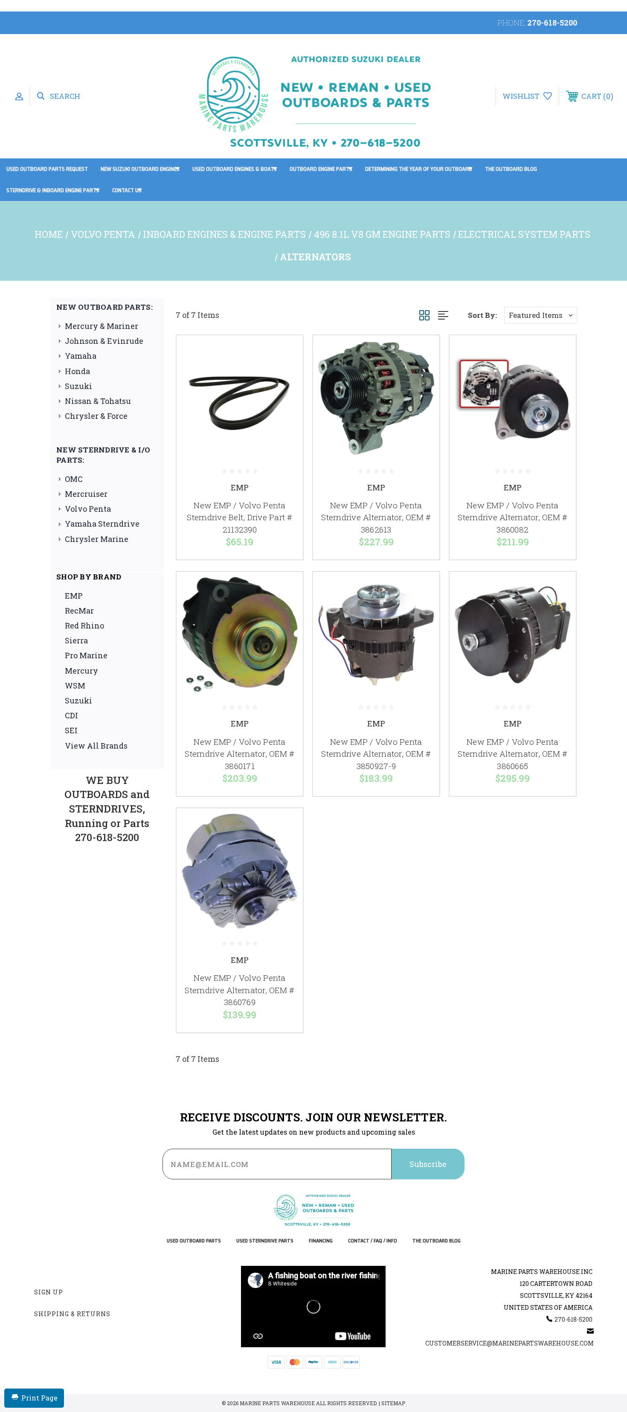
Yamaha (80, 356)
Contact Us (127, 190)
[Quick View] (285, 352)
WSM (75, 685)
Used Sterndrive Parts (264, 1241)
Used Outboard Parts (194, 1241)
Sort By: (482, 315)
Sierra (76, 640)
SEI (71, 730)
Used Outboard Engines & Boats (234, 168)
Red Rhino (84, 625)
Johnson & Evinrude (104, 341)
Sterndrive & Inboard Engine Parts (52, 190)
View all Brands (96, 746)
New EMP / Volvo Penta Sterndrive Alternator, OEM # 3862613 (376, 517)
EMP (74, 596)
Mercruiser (86, 494)
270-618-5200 (552, 22)
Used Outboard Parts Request (47, 168)
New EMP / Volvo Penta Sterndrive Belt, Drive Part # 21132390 (239, 517)
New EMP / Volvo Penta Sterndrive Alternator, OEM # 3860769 (239, 989)
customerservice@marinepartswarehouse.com (509, 1343)
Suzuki (78, 386)
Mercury (81, 671)
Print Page (39, 1397)
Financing (321, 1241)
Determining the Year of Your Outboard (418, 168)
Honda (77, 371)
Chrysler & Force (96, 416)
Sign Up (48, 1292)
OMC (74, 479)
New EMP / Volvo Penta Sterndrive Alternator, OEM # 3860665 (512, 753)
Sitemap (393, 1403)
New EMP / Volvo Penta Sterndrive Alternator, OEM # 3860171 (239, 753)
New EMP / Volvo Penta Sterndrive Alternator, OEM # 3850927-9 (376, 753)
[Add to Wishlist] (285, 374)
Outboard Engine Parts (321, 168)
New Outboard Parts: (104, 307)
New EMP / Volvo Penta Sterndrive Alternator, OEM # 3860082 (512, 517)
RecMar (79, 610)
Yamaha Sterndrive (102, 524)
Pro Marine (86, 655)
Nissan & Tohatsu (98, 401)
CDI (71, 715)
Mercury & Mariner (101, 326)
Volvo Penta (88, 509)
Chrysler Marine (96, 539)
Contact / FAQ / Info (372, 1241)
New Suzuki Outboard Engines (140, 168)
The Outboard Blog (511, 168)
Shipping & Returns (72, 1314)
